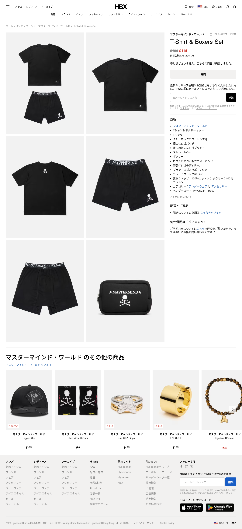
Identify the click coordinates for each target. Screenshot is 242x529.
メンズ (18, 7)
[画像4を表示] (125, 187)
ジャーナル (12, 504)
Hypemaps (124, 472)
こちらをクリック (210, 212)
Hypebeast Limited (21, 522)
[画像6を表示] (125, 291)
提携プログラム (99, 504)
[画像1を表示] (45, 83)
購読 (231, 97)
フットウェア (14, 488)
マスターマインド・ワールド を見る (27, 364)
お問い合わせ (154, 504)
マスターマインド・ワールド (54, 26)
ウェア (10, 477)
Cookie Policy (167, 522)
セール (10, 498)
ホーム (9, 26)
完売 (203, 74)
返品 (92, 477)
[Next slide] (232, 409)
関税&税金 (96, 482)
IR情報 (150, 488)
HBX (120, 482)
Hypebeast (124, 466)
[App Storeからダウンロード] (191, 507)
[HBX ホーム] (121, 6)
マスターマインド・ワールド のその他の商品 (65, 357)
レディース (32, 7)
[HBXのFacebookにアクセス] (181, 466)
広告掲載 (151, 493)
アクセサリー (219, 186)
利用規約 (184, 108)
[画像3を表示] (45, 187)
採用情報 (151, 482)
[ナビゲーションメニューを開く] (7, 7)
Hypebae (123, 477)
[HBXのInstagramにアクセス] (186, 466)
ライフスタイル (15, 493)
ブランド (31, 26)
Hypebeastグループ (157, 466)
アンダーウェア (198, 186)
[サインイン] (228, 7)
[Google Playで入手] (220, 507)
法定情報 (151, 498)
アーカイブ (47, 7)
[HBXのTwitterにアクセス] (192, 466)
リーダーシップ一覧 (158, 477)
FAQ (92, 466)
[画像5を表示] (45, 291)
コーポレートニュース (159, 472)
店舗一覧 (95, 493)
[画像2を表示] (125, 83)
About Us (95, 488)
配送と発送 (96, 472)
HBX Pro (95, 498)
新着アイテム (13, 466)
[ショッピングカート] (234, 7)
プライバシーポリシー (206, 108)
